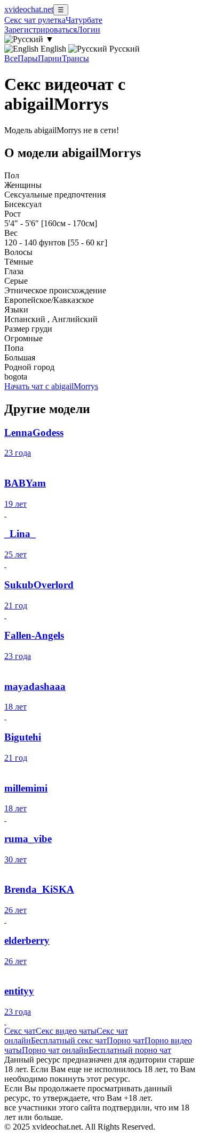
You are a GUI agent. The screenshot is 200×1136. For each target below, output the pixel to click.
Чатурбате (84, 19)
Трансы (75, 58)
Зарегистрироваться (40, 29)
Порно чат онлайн (55, 1050)
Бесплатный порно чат (130, 1050)
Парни (50, 58)
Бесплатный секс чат (69, 1040)
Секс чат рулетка (35, 19)
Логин (88, 29)
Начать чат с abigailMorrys (51, 386)
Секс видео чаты (66, 1030)
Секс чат (20, 1030)
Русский (123, 48)
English (53, 48)
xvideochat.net (28, 9)
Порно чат (126, 1040)
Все (11, 58)
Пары (28, 58)
